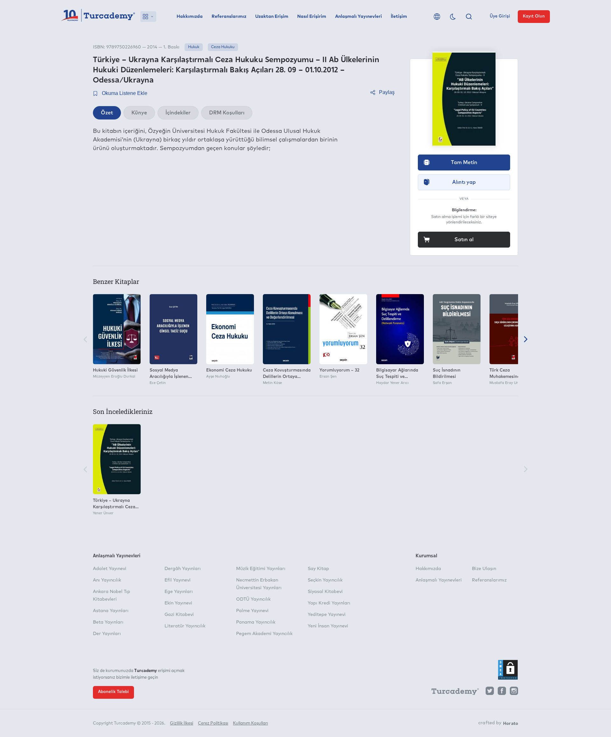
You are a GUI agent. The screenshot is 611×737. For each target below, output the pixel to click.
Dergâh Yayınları (183, 569)
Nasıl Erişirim (311, 16)
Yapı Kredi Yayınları (329, 603)
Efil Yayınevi (178, 580)
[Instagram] (514, 692)
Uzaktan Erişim (271, 16)
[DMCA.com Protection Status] (508, 670)
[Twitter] (490, 692)
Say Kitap (318, 569)
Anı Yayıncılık (107, 580)
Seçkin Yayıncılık (325, 580)
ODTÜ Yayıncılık (253, 599)
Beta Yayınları (108, 622)
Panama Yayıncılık (255, 622)
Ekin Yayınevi (178, 603)
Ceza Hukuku (223, 47)
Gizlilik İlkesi (181, 723)
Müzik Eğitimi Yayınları (260, 569)
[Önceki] (85, 340)
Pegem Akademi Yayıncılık (264, 634)
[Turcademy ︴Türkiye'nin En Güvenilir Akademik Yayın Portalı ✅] (98, 16)
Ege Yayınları (179, 591)
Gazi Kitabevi (179, 614)
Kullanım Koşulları (250, 723)
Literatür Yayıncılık (185, 626)
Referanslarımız (229, 16)
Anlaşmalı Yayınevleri (358, 16)
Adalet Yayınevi (109, 569)
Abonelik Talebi (113, 692)
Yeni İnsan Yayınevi (328, 626)
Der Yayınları (107, 634)
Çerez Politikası (213, 723)
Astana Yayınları (111, 611)
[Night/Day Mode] (453, 16)
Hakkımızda (190, 16)
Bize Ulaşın (484, 569)
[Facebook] (502, 692)
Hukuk (193, 47)
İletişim (399, 16)
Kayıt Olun (534, 16)
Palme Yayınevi (252, 611)
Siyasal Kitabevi (325, 591)
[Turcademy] (452, 693)
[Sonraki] (526, 340)
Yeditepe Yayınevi (327, 614)
